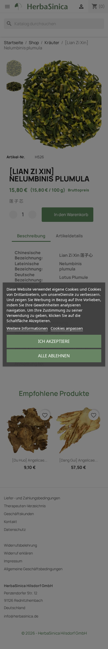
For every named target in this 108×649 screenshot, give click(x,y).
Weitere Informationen (27, 328)
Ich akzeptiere (54, 341)
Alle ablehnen (54, 356)
